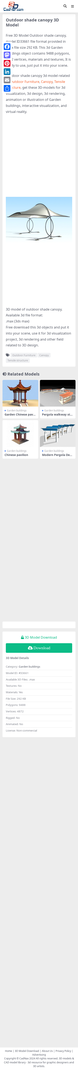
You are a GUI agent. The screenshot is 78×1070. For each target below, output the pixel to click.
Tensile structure (17, 360)
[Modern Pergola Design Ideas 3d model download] (58, 433)
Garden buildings (17, 410)
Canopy (47, 81)
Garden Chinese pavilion (20, 416)
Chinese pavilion (16, 455)
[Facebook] (7, 46)
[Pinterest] (7, 63)
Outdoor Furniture (24, 81)
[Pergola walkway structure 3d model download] (58, 393)
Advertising (39, 1054)
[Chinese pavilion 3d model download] (20, 433)
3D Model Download (27, 1051)
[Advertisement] (39, 158)
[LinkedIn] (7, 71)
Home (8, 1051)
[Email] (7, 80)
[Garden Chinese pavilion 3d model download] (20, 393)
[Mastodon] (7, 55)
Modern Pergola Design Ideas (57, 456)
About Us (47, 1051)
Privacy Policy (63, 1051)
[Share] (7, 88)
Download (41, 648)
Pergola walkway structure (57, 416)
